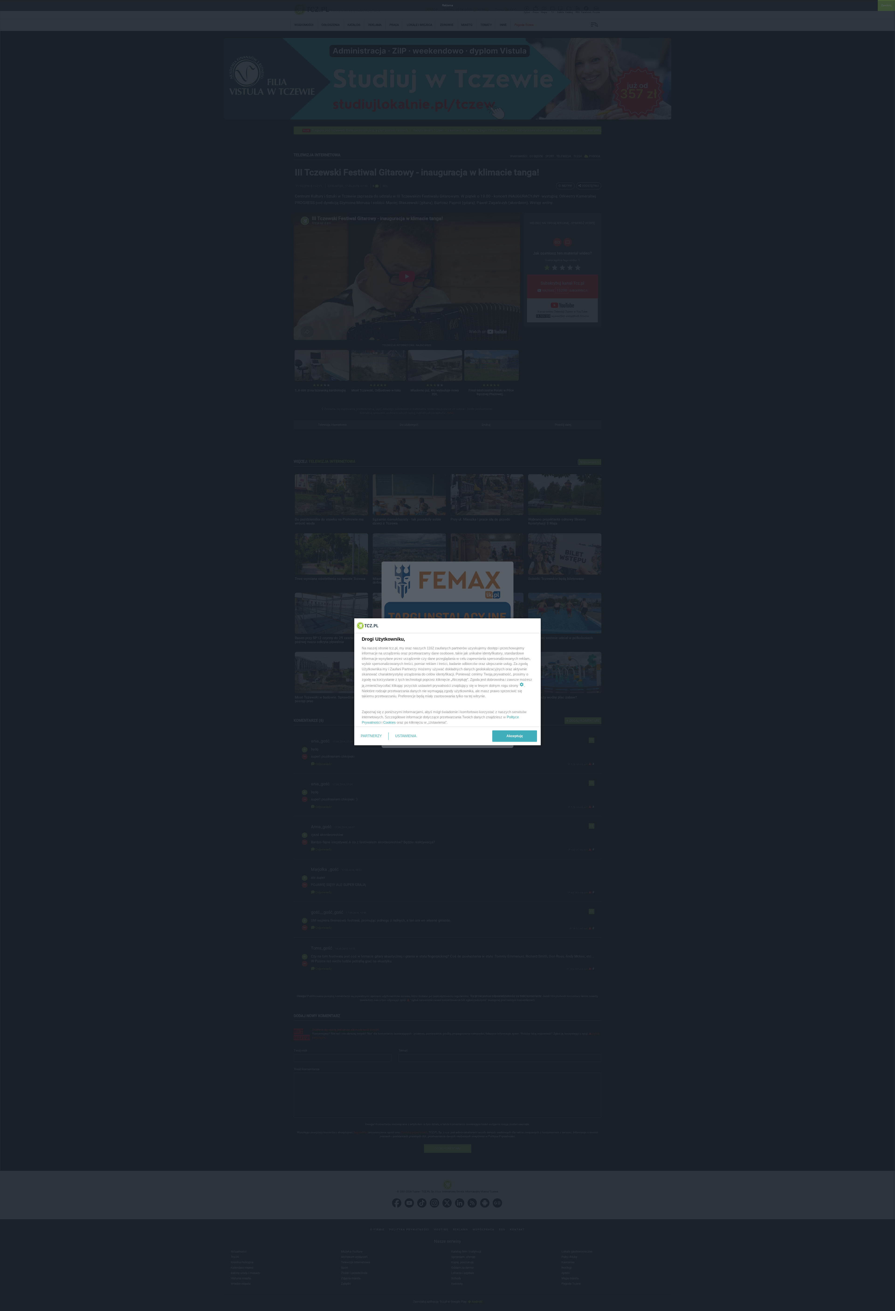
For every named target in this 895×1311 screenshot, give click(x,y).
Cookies (389, 722)
